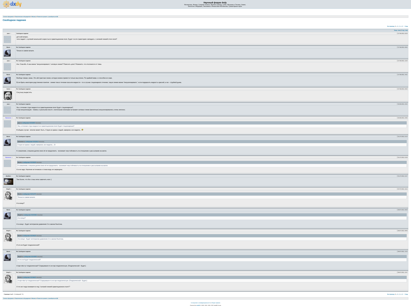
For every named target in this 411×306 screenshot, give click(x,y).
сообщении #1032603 (28, 123)
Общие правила (215, 302)
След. (406, 26)
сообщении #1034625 (29, 277)
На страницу (391, 26)
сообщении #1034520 (29, 235)
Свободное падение (14, 20)
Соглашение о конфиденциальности (201, 302)
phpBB (198, 305)
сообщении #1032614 (32, 141)
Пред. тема (397, 30)
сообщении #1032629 (29, 162)
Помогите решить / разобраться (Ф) (47, 298)
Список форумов (8, 298)
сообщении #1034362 (30, 215)
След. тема (404, 30)
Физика (34, 298)
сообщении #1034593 (30, 256)
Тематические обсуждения (22, 298)
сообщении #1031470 (29, 194)
